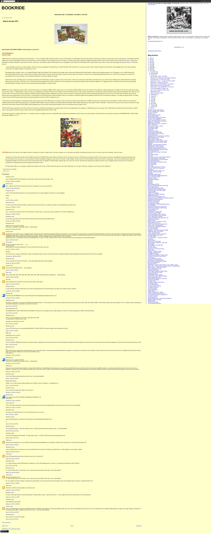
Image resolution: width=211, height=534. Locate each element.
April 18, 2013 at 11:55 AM (12, 444)
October (153, 74)
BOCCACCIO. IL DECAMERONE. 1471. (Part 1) (162, 87)
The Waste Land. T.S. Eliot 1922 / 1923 (160, 79)
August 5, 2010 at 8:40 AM (12, 277)
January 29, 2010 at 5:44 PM (13, 263)
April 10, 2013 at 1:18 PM (12, 414)
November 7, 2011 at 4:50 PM (13, 355)
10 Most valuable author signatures (156, 111)
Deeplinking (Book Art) (153, 195)
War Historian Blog (152, 297)
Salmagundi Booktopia (153, 269)
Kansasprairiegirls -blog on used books (157, 234)
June (152, 99)
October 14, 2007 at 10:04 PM (13, 181)
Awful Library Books (152, 134)
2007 (151, 70)
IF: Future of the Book (153, 227)
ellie (7, 279)
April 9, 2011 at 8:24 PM (11, 306)
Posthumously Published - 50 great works (158, 255)
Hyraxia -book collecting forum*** (156, 225)
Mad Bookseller (151, 240)
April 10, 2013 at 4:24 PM (12, 424)
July (152, 97)
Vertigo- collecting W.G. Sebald (155, 292)
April (152, 102)
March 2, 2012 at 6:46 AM (12, 385)
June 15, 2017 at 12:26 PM (12, 512)
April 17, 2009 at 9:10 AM (12, 240)
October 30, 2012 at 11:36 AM (13, 392)
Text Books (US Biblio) (153, 279)
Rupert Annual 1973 (155, 91)
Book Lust (150, 155)
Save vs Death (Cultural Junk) (155, 272)
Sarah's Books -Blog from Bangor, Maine (157, 271)
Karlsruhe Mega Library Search (155, 235)
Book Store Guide (152, 164)
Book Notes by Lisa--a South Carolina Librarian (159, 157)
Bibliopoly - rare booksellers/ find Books (157, 144)
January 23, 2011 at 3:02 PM (12, 298)
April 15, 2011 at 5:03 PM (12, 337)
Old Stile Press (151, 246)
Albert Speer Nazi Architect (157, 93)
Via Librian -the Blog (153, 296)
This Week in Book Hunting (154, 286)
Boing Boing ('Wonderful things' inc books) (158, 149)
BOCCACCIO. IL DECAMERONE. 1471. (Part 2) (162, 84)
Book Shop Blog (152, 163)
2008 (151, 68)
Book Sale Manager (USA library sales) (157, 162)
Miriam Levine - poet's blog (154, 241)
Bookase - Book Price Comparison (156, 168)
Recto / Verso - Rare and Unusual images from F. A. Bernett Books (164, 266)
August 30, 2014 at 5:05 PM (12, 451)
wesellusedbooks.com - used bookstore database (159, 298)
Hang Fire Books (152, 220)
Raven (7, 485)
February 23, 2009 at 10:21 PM (13, 229)
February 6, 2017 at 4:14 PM (12, 497)
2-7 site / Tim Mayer (153, 112)
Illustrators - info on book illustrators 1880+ (158, 230)
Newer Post (5, 526)
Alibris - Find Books (152, 124)
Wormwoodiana (151, 300)
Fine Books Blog (152, 210)
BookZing (150, 183)
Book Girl (150, 153)
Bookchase (150, 169)
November (153, 73)
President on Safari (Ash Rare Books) (157, 256)
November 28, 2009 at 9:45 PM (13, 256)
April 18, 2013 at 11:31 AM (12, 430)
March (152, 103)
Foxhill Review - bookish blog (155, 211)
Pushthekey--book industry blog (155, 260)
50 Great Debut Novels (153, 116)
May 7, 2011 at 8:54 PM (11, 344)
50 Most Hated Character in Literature (157, 117)
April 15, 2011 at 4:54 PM (12, 330)
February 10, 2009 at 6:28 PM (13, 214)
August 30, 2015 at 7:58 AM (12, 483)
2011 (151, 64)
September (153, 94)
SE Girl (7, 242)
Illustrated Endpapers (153, 229)
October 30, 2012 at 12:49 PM (13, 400)
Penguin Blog (151, 250)
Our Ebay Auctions (152, 247)
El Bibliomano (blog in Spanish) (155, 199)
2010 (151, 65)
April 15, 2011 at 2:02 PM (12, 323)
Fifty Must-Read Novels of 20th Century (157, 207)
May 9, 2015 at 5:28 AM (11, 465)
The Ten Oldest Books (153, 284)
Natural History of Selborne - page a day (157, 242)
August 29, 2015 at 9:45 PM (12, 472)
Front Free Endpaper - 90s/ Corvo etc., (157, 214)
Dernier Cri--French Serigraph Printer (156, 196)
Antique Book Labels (153, 128)
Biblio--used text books (153, 138)
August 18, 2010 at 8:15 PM (12, 284)
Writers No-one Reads (153, 302)
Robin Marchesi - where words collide (157, 267)
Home (72, 526)
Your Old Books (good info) (154, 303)
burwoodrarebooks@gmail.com (155, 41)
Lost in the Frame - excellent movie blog (157, 237)
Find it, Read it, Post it (153, 209)
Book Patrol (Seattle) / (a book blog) (156, 158)
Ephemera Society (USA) (154, 200)
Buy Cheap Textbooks (153, 186)
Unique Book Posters (153, 289)
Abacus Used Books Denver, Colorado (157, 121)
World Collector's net (127, 60)
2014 (151, 59)
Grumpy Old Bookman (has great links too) (158, 217)
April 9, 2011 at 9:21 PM (11, 313)
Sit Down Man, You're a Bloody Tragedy (157, 276)
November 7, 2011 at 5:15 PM (13, 363)
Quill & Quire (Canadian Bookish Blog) (157, 261)
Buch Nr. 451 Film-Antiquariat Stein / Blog (158, 185)
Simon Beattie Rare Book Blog (155, 274)
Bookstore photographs (153, 179)
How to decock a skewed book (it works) (157, 224)
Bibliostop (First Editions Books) (155, 145)
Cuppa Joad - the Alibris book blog (156, 194)
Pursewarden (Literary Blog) (154, 258)
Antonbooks (151, 129)
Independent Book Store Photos (155, 231)
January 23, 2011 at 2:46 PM (12, 291)
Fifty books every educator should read (157, 206)
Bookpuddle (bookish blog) (154, 174)
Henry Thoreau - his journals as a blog (157, 221)
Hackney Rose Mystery (153, 219)
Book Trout (150, 165)
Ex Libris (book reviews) (153, 203)
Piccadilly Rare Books (153, 253)
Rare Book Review (152, 263)
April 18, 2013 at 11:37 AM (12, 437)
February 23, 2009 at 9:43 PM (13, 221)
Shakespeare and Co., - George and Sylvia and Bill (163, 81)
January (153, 106)
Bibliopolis (150, 143)
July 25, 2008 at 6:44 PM (12, 200)
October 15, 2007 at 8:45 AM (13, 188)
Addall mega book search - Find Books (157, 123)
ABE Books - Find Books (154, 122)
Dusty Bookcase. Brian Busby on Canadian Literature (160, 198)
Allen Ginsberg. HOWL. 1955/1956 (159, 76)
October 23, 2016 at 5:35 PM (13, 490)
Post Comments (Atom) (14, 529)
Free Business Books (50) (154, 212)
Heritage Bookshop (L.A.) (154, 222)
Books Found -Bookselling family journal (157, 175)
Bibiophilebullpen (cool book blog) (156, 137)
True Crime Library (152, 288)
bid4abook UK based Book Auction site (157, 148)
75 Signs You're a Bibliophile (154, 118)
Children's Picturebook (153, 193)
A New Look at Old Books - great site (157, 119)
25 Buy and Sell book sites (154, 114)
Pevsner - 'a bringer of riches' (155, 251)
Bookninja (150, 173)
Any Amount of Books (153, 131)
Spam (7, 272)
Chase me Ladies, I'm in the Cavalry (156, 190)
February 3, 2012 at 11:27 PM (13, 371)
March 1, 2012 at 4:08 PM (12, 378)
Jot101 (7, 440)
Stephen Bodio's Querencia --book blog (157, 278)
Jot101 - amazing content (154, 232)
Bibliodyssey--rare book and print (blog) (157, 142)
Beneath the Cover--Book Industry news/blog (158, 136)
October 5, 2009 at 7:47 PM (12, 249)
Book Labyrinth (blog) (153, 154)
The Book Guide (152, 281)
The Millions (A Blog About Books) (156, 282)
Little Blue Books (152, 236)
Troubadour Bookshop (153, 287)
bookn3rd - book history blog (154, 172)
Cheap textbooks (152, 191)
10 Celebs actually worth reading (155, 110)
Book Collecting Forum (153, 150)
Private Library (151, 257)
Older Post (139, 526)
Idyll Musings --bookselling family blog (157, 226)
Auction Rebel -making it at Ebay (156, 133)
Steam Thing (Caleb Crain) (154, 277)
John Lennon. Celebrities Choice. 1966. (160, 90)
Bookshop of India (152, 178)
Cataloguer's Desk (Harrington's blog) (156, 189)
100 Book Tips (151, 113)
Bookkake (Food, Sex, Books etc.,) (156, 170)
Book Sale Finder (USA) (153, 160)
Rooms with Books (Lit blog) (154, 268)
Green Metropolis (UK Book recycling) (157, 215)
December (153, 71)
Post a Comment (6, 522)
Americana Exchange (153, 127)
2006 (151, 108)
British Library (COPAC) (153, 184)
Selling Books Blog (152, 273)
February (153, 105)
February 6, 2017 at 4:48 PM (12, 504)
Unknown (8, 231)
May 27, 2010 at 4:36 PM (12, 270)
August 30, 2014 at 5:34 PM (12, 458)
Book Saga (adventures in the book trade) (158, 159)
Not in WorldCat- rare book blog (155, 245)
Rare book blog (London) (153, 262)
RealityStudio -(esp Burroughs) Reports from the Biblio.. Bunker (163, 265)
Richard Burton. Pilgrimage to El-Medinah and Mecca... (164, 78)
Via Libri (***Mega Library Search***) (156, 293)
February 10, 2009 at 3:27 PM (13, 207)
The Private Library (152, 283)
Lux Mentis (150, 238)
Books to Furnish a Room (154, 176)
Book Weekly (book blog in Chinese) (156, 167)
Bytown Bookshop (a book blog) (155, 188)
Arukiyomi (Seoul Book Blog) (155, 132)
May (152, 100)
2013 (151, 61)
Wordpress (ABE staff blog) (154, 299)
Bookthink (150, 180)
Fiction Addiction (152, 205)
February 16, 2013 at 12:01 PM (13, 407)
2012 (151, 62)
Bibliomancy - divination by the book (159, 82)
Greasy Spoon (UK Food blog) (155, 216)
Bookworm (150, 181)
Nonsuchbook (151, 243)
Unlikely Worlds (151, 291)
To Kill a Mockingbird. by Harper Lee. (159, 88)
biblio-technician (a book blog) (155, 139)
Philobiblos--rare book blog (154, 252)
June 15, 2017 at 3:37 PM (12, 519)
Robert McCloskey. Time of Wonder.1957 (160, 85)
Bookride (13, 7)
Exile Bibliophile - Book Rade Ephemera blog (158, 204)
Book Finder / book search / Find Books (157, 152)
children (7, 170)
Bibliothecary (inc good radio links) (156, 147)
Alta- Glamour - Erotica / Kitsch (155, 126)
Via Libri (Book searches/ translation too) (157, 294)
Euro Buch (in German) (153, 201)
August (153, 96)
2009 (151, 67)
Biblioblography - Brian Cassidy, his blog (157, 141)
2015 (151, 58)
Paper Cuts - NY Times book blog (156, 248)
